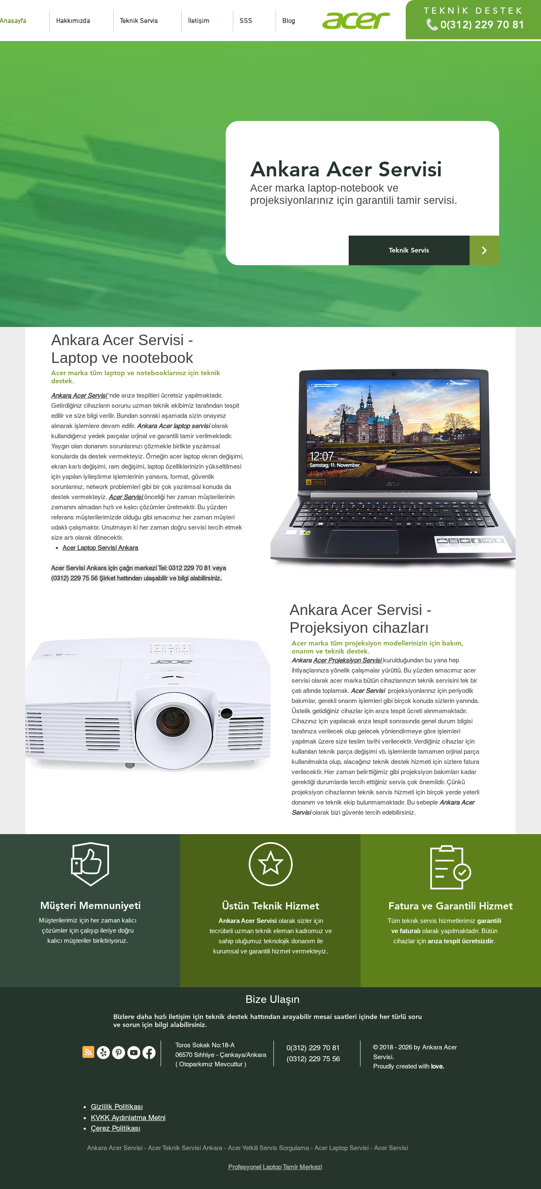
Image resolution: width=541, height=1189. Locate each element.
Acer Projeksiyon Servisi (348, 660)
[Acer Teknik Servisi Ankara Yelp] (103, 1052)
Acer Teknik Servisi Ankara (185, 1147)
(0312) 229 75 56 (313, 1058)
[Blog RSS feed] (88, 1052)
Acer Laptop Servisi (341, 1147)
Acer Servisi (391, 1147)
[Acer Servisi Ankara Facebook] (149, 1052)
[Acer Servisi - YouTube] (133, 1052)
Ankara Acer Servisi (114, 1147)
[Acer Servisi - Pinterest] (118, 1052)
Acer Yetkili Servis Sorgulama (268, 1147)
